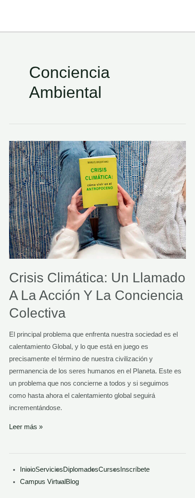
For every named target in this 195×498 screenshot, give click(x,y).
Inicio (27, 469)
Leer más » (26, 426)
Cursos (109, 469)
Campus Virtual (43, 481)
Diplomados (80, 469)
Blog (72, 481)
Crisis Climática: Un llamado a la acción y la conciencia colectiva (97, 295)
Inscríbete (135, 469)
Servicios (49, 469)
